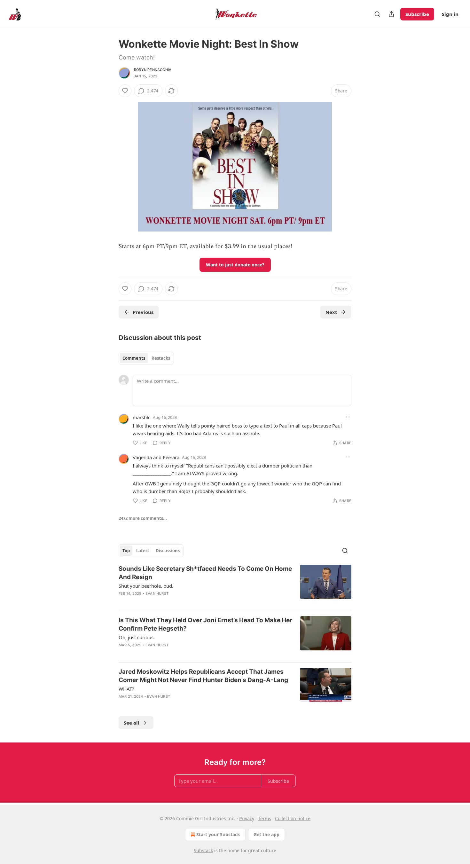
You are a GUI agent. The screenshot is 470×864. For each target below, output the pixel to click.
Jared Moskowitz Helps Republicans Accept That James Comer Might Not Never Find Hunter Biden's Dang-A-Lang (203, 676)
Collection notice (292, 818)
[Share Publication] (391, 14)
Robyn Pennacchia (152, 69)
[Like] (125, 90)
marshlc (141, 417)
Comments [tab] (133, 358)
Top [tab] (126, 551)
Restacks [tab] (161, 358)
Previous (143, 312)
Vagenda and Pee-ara (156, 457)
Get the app (266, 834)
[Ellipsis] (348, 417)
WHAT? (126, 689)
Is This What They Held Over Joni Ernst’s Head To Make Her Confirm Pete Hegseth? (205, 624)
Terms (264, 818)
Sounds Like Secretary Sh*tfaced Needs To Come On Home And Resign (205, 573)
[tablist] (146, 358)
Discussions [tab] (168, 551)
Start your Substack (218, 834)
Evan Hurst (156, 593)
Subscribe (417, 14)
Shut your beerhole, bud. (146, 586)
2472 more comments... (143, 518)
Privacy (246, 818)
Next (331, 312)
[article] (235, 585)
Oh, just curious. (137, 637)
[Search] (377, 14)
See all (131, 722)
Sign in (450, 14)
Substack (203, 850)
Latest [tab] (142, 551)
